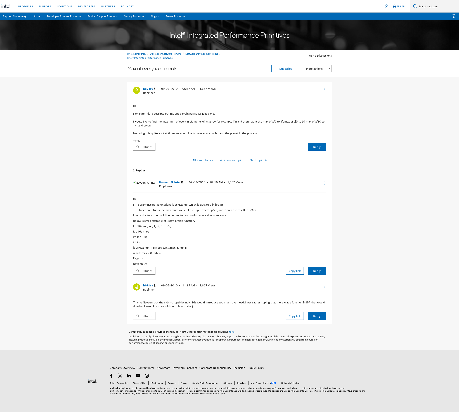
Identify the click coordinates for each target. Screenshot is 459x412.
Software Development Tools (201, 53)
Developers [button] (87, 6)
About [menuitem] (37, 16)
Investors (178, 368)
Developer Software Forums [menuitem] (63, 16)
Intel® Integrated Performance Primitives (150, 57)
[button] (324, 89)
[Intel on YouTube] (138, 376)
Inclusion (239, 368)
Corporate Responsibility (215, 368)
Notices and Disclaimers (174, 390)
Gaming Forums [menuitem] (133, 16)
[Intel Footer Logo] (92, 381)
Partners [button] (108, 6)
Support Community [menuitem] (14, 16)
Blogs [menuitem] (153, 16)
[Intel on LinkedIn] (129, 376)
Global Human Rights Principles (330, 390)
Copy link (295, 271)
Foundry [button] (127, 6)
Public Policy (256, 368)
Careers (192, 368)
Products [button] (25, 6)
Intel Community (136, 53)
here (231, 332)
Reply (317, 147)
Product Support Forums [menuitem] (101, 16)
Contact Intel (146, 368)
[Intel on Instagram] (147, 376)
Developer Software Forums (165, 53)
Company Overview (122, 368)
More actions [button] (314, 68)
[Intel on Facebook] (111, 376)
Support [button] (45, 6)
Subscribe (285, 68)
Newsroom (163, 368)
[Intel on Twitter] (120, 376)
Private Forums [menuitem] (174, 16)
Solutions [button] (64, 6)
